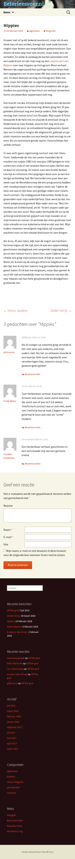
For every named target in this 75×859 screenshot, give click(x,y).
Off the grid (13, 610)
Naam (7, 529)
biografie (51, 30)
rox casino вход (15, 668)
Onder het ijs (61, 310)
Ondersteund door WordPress (37, 851)
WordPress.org (15, 831)
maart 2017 (12, 748)
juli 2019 (11, 705)
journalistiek (13, 787)
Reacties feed (14, 825)
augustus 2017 (14, 727)
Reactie (8, 505)
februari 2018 (14, 716)
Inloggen (11, 815)
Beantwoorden (32, 374)
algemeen (34, 30)
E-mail (8, 537)
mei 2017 (11, 738)
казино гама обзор (17, 674)
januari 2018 (13, 721)
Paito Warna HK (14, 663)
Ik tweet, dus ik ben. (17, 632)
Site (5, 544)
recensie (11, 792)
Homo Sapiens (15, 310)
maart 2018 (12, 711)
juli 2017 (11, 732)
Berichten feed (15, 820)
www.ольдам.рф (15, 658)
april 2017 (12, 743)
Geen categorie (15, 782)
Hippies (11, 621)
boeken (11, 776)
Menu (6, 12)
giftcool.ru (12, 683)
